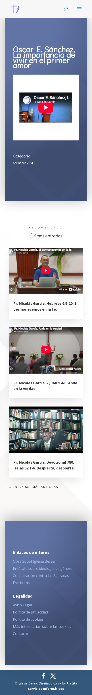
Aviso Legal (22, 604)
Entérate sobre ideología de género (43, 568)
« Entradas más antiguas (33, 487)
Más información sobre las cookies (42, 626)
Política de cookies (28, 619)
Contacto (20, 633)
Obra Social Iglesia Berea (34, 561)
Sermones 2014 (23, 163)
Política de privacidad (30, 612)
